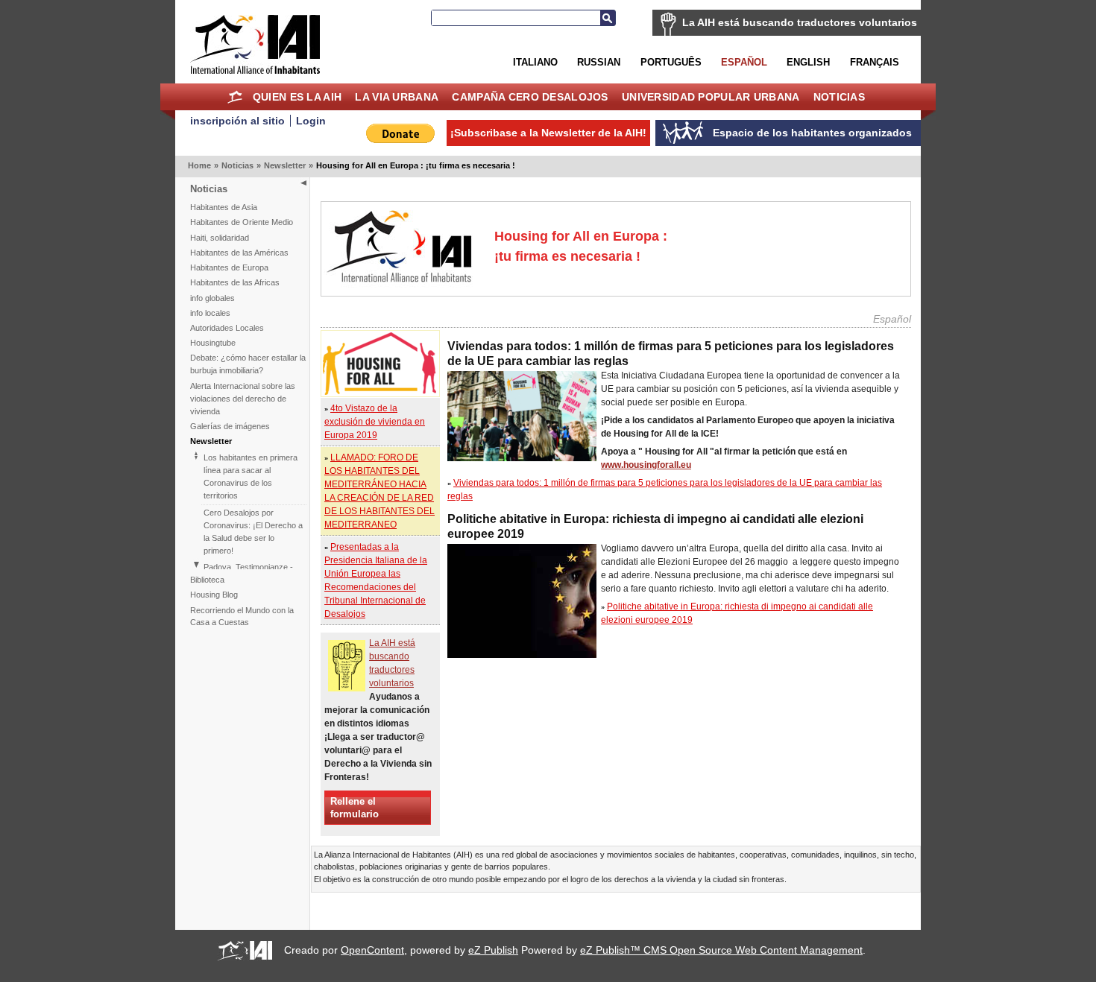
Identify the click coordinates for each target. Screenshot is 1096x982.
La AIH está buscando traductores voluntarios (799, 22)
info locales (210, 312)
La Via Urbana (396, 97)
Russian (598, 62)
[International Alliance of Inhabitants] (255, 44)
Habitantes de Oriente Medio (241, 222)
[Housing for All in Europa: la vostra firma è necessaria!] (379, 392)
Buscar (607, 17)
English (808, 62)
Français (874, 62)
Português (671, 62)
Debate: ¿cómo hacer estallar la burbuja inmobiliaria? (248, 364)
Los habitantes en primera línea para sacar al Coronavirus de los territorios (250, 476)
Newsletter (285, 165)
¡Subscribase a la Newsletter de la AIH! (548, 133)
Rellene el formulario (354, 808)
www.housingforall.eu (646, 465)
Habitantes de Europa (229, 267)
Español (744, 62)
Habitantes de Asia (223, 207)
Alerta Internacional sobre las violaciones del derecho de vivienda (242, 398)
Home (235, 96)
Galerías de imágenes (230, 426)
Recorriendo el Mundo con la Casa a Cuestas (242, 616)
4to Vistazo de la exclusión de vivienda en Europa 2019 (374, 421)
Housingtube (213, 342)
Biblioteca (207, 579)
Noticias (839, 97)
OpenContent (372, 950)
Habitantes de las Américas (239, 252)
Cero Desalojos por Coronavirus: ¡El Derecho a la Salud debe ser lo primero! (253, 531)
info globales (212, 298)
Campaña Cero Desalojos (530, 97)
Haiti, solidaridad (219, 237)
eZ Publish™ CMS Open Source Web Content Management (721, 950)
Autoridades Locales (227, 327)
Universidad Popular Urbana (710, 97)
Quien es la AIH (297, 97)
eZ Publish (493, 950)
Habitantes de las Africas (235, 282)
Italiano (535, 62)
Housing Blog (214, 594)
